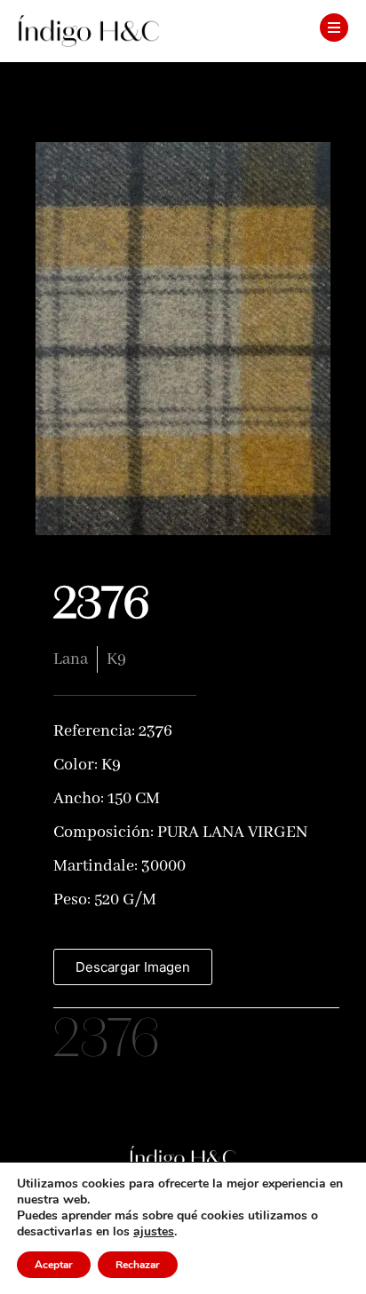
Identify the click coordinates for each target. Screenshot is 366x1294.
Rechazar (137, 1265)
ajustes (153, 1232)
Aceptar (54, 1265)
